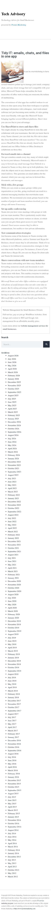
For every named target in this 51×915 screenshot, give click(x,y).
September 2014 (14, 826)
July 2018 (12, 677)
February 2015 (14, 813)
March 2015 (13, 810)
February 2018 (14, 694)
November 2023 (14, 465)
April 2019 (12, 647)
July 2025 (12, 398)
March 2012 (13, 876)
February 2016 (14, 773)
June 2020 (12, 601)
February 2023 (14, 495)
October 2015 (13, 787)
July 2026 (12, 359)
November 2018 (14, 664)
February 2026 (14, 375)
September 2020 (14, 591)
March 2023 (13, 491)
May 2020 (12, 604)
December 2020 (14, 581)
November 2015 (14, 783)
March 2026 (13, 372)
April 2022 (12, 528)
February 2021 (14, 574)
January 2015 (13, 816)
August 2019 (13, 634)
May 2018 (12, 684)
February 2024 (14, 455)
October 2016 (13, 747)
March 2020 (13, 611)
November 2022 (14, 505)
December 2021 (14, 541)
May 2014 (12, 840)
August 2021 (13, 554)
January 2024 (13, 458)
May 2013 (12, 863)
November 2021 (14, 544)
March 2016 (13, 770)
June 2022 (12, 521)
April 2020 (12, 607)
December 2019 (14, 621)
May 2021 (12, 564)
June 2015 (12, 800)
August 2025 (13, 395)
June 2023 (12, 481)
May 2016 (12, 763)
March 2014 (13, 846)
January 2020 (13, 617)
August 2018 (13, 674)
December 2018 (14, 660)
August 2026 (13, 355)
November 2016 (14, 743)
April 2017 (12, 727)
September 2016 (14, 750)
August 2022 (13, 514)
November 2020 (14, 584)
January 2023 (13, 498)
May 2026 (12, 365)
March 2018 (13, 690)
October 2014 (13, 823)
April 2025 (12, 408)
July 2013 (12, 860)
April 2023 (12, 488)
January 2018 (13, 697)
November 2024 (14, 425)
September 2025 (14, 392)
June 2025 (12, 402)
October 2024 (13, 428)
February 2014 (14, 850)
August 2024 (13, 435)
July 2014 (12, 833)
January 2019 (13, 657)
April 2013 (12, 866)
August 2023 (13, 475)
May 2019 (12, 644)
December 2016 (14, 740)
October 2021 (13, 548)
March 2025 (13, 412)
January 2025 (13, 418)
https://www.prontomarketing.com (24, 908)
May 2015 (12, 803)
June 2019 (12, 641)
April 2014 (12, 843)
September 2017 (14, 710)
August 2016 (13, 753)
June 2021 (12, 561)
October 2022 (13, 508)
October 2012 (13, 870)
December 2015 (14, 780)
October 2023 (13, 468)
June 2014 (12, 836)
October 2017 (13, 707)
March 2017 (13, 730)
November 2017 (14, 704)
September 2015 (14, 790)
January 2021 (13, 578)
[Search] (46, 344)
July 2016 (12, 757)
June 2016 (12, 760)
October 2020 (13, 587)
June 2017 (12, 720)
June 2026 (12, 362)
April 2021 (12, 568)
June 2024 (12, 441)
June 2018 (12, 680)
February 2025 (14, 415)
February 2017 (14, 733)
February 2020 (14, 614)
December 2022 (14, 501)
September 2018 (14, 670)
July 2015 (12, 797)
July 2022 (12, 518)
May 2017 (12, 724)
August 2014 (13, 830)
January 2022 (13, 538)
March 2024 (13, 451)
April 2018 (12, 687)
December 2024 (14, 422)
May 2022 (12, 524)
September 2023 (14, 471)
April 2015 (12, 806)
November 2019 (14, 624)
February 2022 (14, 534)
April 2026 (12, 368)
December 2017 (14, 700)
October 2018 (13, 667)
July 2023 (12, 478)
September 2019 (14, 631)
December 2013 (14, 856)
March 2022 (13, 531)
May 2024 (12, 445)
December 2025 (14, 382)
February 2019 (14, 654)
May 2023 (12, 485)
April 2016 (12, 767)
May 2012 (12, 873)
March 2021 (13, 571)
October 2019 (13, 627)
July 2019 (12, 637)
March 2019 (13, 651)
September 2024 (14, 432)
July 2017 (12, 717)
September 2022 (14, 511)
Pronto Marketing (18, 24)
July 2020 (12, 597)
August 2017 (13, 714)
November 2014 (14, 820)
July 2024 (12, 438)
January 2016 (13, 777)
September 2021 (14, 551)
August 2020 (13, 594)
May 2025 (12, 405)
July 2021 (12, 558)
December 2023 (14, 461)
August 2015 (13, 793)
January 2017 (13, 737)
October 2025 (13, 388)
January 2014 (13, 853)
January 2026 (13, 378)
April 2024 (12, 448)
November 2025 (14, 385)
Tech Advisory (13, 14)
